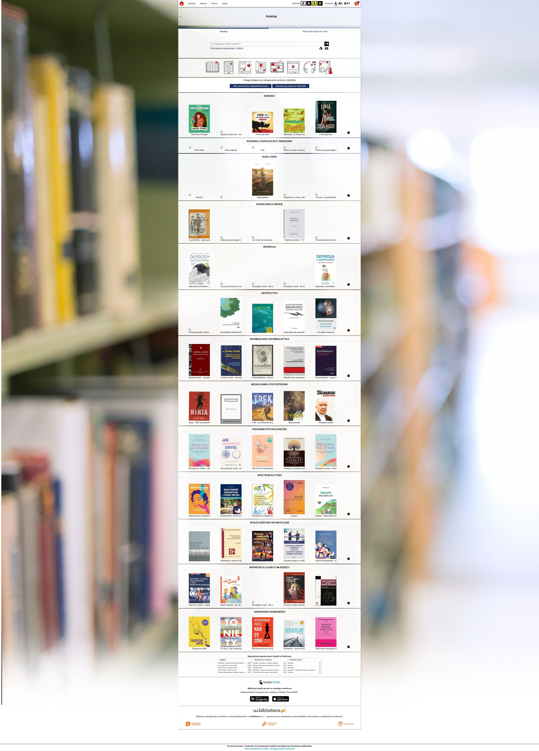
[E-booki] (229, 74)
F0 (335, 3)
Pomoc (214, 3)
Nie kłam (290, 672)
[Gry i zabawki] (326, 74)
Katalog (223, 31)
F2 (347, 3)
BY (320, 3)
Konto (224, 3)
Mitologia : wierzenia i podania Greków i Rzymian (234, 663)
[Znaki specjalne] (326, 48)
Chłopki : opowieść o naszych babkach (265, 663)
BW (309, 3)
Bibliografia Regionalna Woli (315, 31)
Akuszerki (291, 667)
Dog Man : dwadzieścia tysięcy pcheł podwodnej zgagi (305, 670)
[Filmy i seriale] (293, 74)
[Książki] (213, 74)
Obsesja (290, 663)
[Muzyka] (310, 74)
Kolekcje (239, 48)
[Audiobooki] (245, 74)
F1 (340, 3)
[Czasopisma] (261, 74)
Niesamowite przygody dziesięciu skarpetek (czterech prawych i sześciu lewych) (243, 672)
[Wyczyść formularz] (321, 48)
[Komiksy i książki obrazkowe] (277, 74)
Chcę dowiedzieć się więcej (257, 748)
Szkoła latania (257, 667)
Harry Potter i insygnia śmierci (227, 667)
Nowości (192, 3)
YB (314, 3)
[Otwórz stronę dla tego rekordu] (200, 119)
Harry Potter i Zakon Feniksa (227, 670)
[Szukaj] (326, 44)
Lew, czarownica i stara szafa (227, 665)
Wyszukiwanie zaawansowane (222, 48)
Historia (203, 3)
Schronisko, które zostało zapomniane (265, 672)
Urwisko (290, 665)
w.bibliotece (256, 716)
